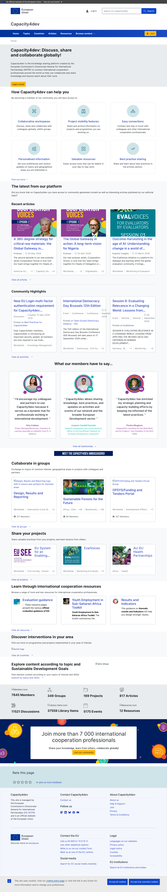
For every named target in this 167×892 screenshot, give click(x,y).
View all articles (19, 279)
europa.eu (34, 843)
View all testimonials (83, 446)
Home (16, 33)
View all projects (20, 579)
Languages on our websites (123, 841)
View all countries (20, 655)
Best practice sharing (133, 159)
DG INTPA (29, 812)
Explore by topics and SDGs (25, 677)
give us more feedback (50, 782)
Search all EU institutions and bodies (128, 867)
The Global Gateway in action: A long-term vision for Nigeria (82, 243)
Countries (39, 33)
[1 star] (14, 782)
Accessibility (116, 855)
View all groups (19, 526)
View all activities (20, 357)
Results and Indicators (130, 602)
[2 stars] (16, 782)
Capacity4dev (25, 24)
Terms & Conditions (119, 814)
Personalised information (34, 159)
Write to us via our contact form (76, 848)
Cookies (114, 852)
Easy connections (133, 121)
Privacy (113, 811)
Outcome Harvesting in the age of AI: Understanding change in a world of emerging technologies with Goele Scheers (132, 248)
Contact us (65, 800)
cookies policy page (55, 881)
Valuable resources (83, 159)
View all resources (20, 630)
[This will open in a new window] (22, 11)
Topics (26, 33)
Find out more (18, 179)
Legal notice (116, 848)
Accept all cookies (117, 882)
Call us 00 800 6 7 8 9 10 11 (74, 841)
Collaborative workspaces (34, 121)
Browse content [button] (84, 33)
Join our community (84, 752)
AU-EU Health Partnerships (142, 552)
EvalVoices (128, 325)
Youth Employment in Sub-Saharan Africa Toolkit (87, 603)
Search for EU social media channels (78, 863)
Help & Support (117, 803)
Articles (52, 33)
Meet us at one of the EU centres (76, 852)
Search (150, 11)
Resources (66, 33)
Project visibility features (83, 121)
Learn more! (18, 84)
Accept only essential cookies (144, 882)
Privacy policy (117, 844)
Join (152, 33)
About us (114, 800)
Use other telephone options (74, 844)
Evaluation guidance (38, 600)
